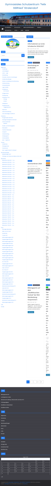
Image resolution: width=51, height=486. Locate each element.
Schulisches (17, 27)
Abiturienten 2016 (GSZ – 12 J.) (8, 180)
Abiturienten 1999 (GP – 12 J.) (8, 215)
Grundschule (4, 233)
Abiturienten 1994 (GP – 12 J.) (8, 225)
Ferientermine (5, 148)
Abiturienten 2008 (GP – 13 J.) (8, 198)
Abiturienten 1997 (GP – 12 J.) (8, 219)
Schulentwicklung (5, 133)
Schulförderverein (5, 105)
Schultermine (4, 144)
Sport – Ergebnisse (6, 140)
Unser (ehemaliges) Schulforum (8, 113)
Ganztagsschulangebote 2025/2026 (9, 119)
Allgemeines (8, 27)
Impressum (4, 109)
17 (2, 468)
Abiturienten (8, 30)
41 (37, 381)
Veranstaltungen (36, 62)
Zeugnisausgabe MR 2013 (7, 292)
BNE (47, 287)
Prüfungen (48, 163)
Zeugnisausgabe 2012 (6, 298)
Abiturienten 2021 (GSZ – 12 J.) (8, 170)
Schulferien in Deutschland (6, 404)
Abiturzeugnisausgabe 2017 (7, 265)
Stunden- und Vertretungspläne (8, 125)
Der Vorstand (6, 91)
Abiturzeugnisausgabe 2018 (7, 257)
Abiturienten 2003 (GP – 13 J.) (8, 209)
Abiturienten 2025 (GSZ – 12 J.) (8, 162)
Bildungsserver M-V (5, 394)
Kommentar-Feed (4, 446)
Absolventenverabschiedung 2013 (9, 294)
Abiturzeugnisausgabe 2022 (7, 249)
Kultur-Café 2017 (5, 267)
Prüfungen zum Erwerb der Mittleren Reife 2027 (11, 156)
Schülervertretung (5, 83)
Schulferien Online (5, 407)
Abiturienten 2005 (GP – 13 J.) (8, 204)
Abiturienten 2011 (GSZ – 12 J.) (8, 190)
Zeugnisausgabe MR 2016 (7, 271)
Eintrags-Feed (4, 444)
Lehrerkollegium (5, 71)
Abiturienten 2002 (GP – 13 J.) (8, 211)
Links (22, 30)
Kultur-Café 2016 (5, 275)
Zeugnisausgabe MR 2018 (7, 259)
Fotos (15, 30)
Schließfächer (5, 103)
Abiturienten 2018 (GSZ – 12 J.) (8, 176)
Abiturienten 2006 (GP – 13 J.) (8, 202)
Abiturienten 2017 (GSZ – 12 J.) (8, 178)
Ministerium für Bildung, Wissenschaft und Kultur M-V (12, 399)
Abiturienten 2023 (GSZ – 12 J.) (8, 166)
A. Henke (37, 48)
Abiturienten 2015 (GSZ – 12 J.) (8, 182)
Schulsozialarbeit (5, 138)
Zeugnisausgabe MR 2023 (7, 247)
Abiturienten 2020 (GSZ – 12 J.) (8, 172)
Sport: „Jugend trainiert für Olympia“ (9, 150)
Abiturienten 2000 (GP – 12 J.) (8, 213)
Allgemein (30, 41)
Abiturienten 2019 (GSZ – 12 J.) (8, 174)
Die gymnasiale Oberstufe (7, 117)
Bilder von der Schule (6, 231)
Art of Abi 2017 (5, 269)
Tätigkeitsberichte (7, 107)
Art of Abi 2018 (5, 261)
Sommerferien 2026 (35, 164)
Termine (39, 27)
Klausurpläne (4, 127)
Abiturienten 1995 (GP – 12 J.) (8, 223)
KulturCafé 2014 (5, 288)
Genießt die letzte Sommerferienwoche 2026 (47, 81)
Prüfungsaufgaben (5, 402)
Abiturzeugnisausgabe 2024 (7, 241)
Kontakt (27, 30)
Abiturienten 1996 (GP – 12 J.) (8, 221)
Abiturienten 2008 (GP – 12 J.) (8, 196)
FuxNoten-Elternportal (6, 129)
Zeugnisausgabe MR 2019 (7, 255)
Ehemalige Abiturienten (7, 229)
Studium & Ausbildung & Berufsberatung (10, 81)
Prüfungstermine (5, 146)
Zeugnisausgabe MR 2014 (7, 284)
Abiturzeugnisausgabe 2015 (7, 277)
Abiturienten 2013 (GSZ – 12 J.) (8, 186)
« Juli (2, 476)
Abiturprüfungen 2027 (6, 154)
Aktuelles (5, 123)
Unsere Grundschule (6, 121)
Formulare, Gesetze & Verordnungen (9, 77)
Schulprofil (4, 131)
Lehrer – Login (5, 73)
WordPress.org (4, 449)
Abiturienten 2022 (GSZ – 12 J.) (8, 168)
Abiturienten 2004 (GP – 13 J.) (8, 207)
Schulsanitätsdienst (6, 85)
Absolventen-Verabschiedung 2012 (9, 300)
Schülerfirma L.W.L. (6, 97)
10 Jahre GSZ (4, 235)
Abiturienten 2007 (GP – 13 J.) (8, 200)
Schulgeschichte (5, 93)
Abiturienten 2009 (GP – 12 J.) (8, 194)
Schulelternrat (5, 89)
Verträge (5, 99)
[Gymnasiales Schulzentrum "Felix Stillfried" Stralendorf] (2, 28)
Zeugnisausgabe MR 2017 (7, 263)
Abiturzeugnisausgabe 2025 (7, 237)
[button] (11, 27)
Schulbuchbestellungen (6, 79)
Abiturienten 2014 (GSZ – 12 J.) (8, 184)
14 (30, 466)
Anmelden (3, 441)
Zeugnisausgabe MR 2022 (7, 251)
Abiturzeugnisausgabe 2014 (7, 282)
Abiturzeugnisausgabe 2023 (7, 245)
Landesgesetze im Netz (6, 397)
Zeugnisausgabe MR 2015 (7, 280)
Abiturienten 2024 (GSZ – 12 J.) (8, 164)
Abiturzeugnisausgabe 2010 (7, 302)
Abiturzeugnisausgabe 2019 (7, 253)
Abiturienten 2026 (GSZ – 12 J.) (8, 160)
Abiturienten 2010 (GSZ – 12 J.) (8, 192)
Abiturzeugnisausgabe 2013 (7, 290)
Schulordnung (5, 75)
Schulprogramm (5, 136)
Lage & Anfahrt (5, 87)
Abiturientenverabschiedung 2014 (9, 286)
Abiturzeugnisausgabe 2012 (7, 296)
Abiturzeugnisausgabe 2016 (7, 273)
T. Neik (37, 70)
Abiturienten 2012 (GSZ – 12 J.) (8, 188)
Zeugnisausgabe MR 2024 (7, 243)
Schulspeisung (5, 95)
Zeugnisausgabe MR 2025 (7, 239)
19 (16, 468)
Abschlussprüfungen (28, 27)
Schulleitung (4, 69)
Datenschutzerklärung (6, 111)
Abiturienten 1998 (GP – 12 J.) (8, 217)
